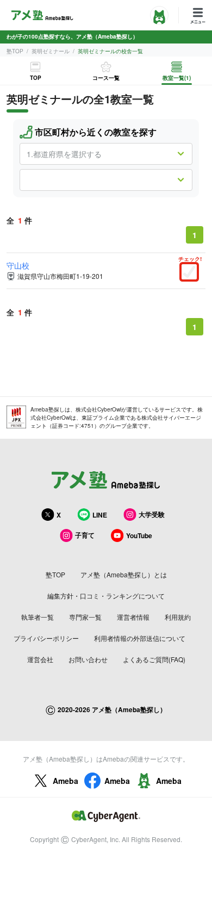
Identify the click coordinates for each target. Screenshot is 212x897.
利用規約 (178, 616)
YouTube (139, 535)
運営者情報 (133, 616)
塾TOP (15, 51)
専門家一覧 (85, 616)
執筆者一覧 (37, 616)
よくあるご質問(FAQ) (154, 659)
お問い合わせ (88, 659)
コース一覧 (106, 78)
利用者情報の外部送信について (139, 638)
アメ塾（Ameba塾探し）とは (123, 574)
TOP (35, 78)
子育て (85, 535)
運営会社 (40, 659)
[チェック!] (191, 273)
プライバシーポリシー (46, 638)
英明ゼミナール (51, 51)
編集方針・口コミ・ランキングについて (106, 595)
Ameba (65, 780)
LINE (99, 515)
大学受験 (152, 514)
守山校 (18, 265)
